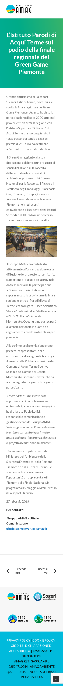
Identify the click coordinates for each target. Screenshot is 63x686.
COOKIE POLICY (43, 640)
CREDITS (17, 646)
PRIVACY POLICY (18, 640)
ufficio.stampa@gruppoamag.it (26, 528)
